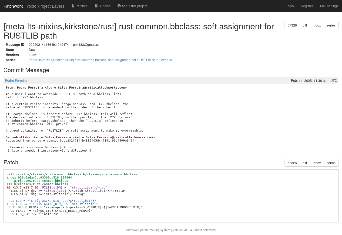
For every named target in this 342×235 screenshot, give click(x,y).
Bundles (104, 5)
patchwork (132, 230)
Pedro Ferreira (16, 80)
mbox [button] (317, 25)
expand (166, 59)
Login (290, 5)
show (33, 54)
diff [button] (305, 25)
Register (307, 5)
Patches (81, 5)
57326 (292, 25)
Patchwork (13, 6)
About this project (134, 5)
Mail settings (329, 5)
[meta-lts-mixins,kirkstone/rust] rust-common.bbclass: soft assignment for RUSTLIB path (94, 59)
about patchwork (205, 230)
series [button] (331, 25)
